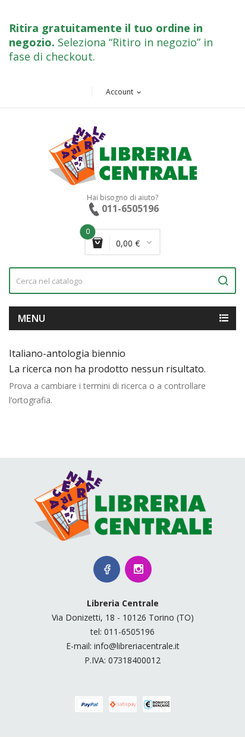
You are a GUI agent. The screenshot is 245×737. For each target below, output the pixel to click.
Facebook (106, 569)
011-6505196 (129, 631)
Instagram (138, 569)
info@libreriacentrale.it (137, 645)
